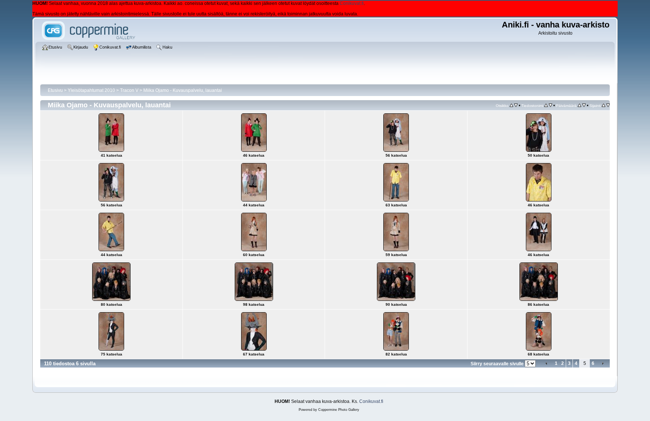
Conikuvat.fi (352, 3)
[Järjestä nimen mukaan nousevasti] (546, 105)
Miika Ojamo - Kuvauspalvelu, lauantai (182, 90)
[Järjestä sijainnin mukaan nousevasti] (603, 105)
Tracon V (129, 90)
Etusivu (55, 90)
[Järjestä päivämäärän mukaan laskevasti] (584, 105)
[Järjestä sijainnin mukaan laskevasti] (608, 105)
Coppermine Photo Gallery (338, 410)
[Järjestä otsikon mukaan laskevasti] (516, 105)
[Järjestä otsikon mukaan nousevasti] (511, 105)
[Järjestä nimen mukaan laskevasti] (550, 105)
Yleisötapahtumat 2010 (91, 90)
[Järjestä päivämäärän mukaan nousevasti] (579, 105)
